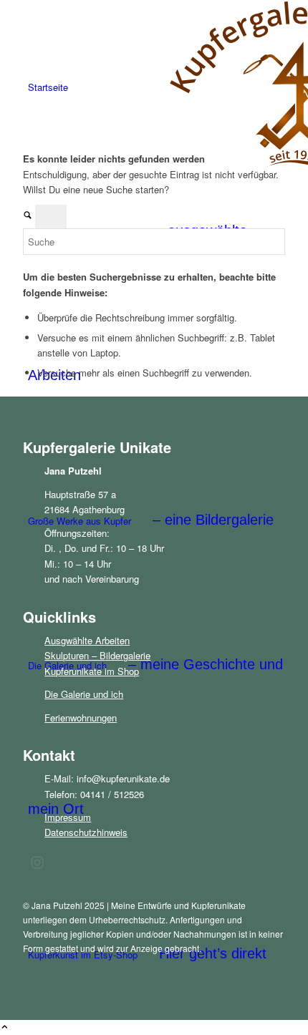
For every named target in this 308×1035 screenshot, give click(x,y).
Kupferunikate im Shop (91, 671)
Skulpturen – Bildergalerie (97, 655)
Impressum (67, 817)
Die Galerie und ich (83, 694)
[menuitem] (156, 87)
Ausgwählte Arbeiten (87, 640)
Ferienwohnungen (80, 717)
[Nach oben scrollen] (4, 1027)
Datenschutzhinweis (85, 832)
